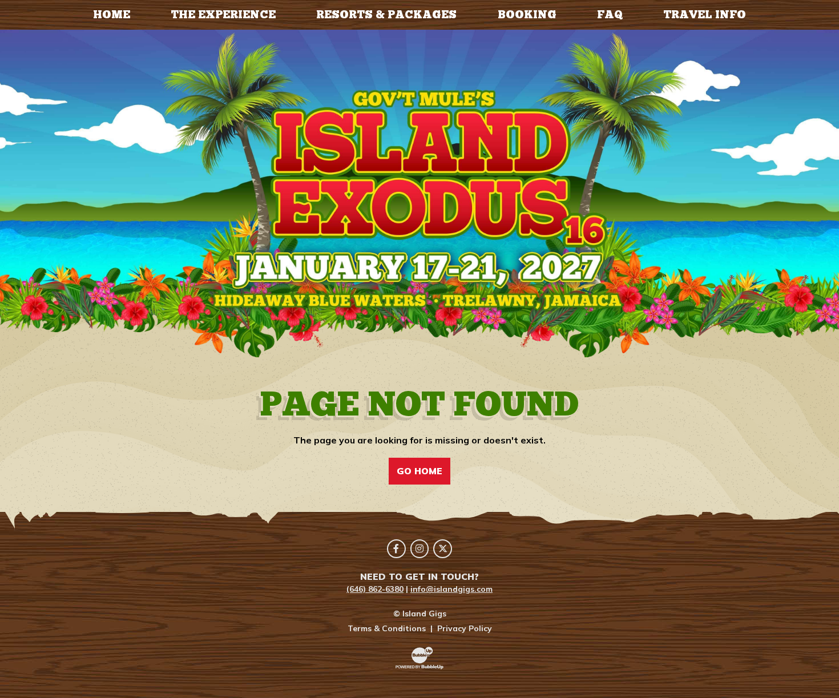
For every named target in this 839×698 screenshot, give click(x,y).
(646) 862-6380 (375, 589)
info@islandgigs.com (451, 589)
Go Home (419, 471)
